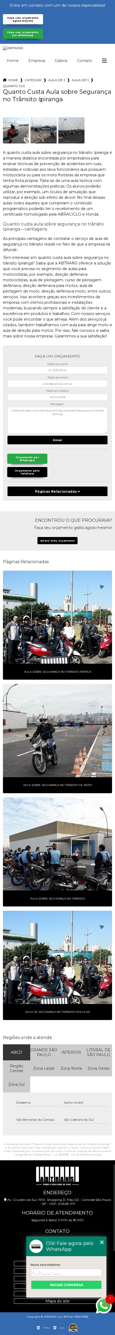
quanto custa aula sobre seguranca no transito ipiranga (14, 86)
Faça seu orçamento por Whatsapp (23, 34)
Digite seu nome (57, 364)
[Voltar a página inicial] (57, 48)
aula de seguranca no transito (56, 80)
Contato (84, 60)
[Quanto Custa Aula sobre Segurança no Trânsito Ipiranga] (16, 130)
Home (13, 60)
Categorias (33, 80)
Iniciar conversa (66, 1285)
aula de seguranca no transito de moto (80, 80)
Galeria (61, 60)
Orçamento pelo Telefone (27, 472)
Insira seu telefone (45, 1265)
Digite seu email (58, 377)
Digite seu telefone (57, 390)
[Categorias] (104, 61)
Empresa (36, 60)
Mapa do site (57, 1301)
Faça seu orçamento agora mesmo (23, 19)
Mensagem (57, 404)
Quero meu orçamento (57, 540)
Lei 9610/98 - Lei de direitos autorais (77, 1154)
